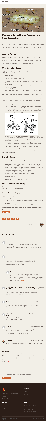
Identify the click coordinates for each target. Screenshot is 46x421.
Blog (25, 395)
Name (3, 355)
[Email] (17, 219)
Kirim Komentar (6, 377)
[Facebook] (4, 219)
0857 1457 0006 (31, 409)
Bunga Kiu (8, 301)
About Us (26, 391)
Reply (42, 271)
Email (17, 355)
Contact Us (4, 409)
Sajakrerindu (9, 340)
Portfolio (26, 394)
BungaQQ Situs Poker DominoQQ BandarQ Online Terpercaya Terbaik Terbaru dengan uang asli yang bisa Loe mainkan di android (20, 289)
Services (26, 393)
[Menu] (43, 1)
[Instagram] (4, 398)
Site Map (4, 406)
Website (32, 355)
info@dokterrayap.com (32, 411)
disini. (22, 280)
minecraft (8, 326)
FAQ (3, 405)
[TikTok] (6, 398)
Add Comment (5, 361)
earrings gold (9, 242)
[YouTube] (7, 398)
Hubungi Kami (6, 212)
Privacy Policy (5, 408)
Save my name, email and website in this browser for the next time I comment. (17, 374)
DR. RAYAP (6, 2)
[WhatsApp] (13, 219)
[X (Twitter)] (8, 219)
